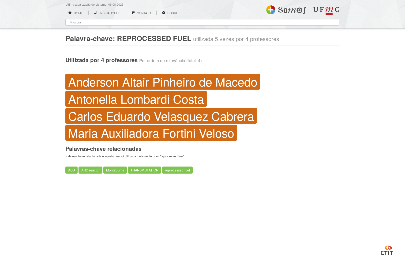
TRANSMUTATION (144, 170)
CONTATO (143, 13)
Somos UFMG (286, 8)
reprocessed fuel (177, 170)
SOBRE (172, 13)
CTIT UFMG (387, 249)
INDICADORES (109, 13)
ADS (71, 170)
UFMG (326, 11)
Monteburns (115, 170)
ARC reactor (90, 170)
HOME (78, 13)
